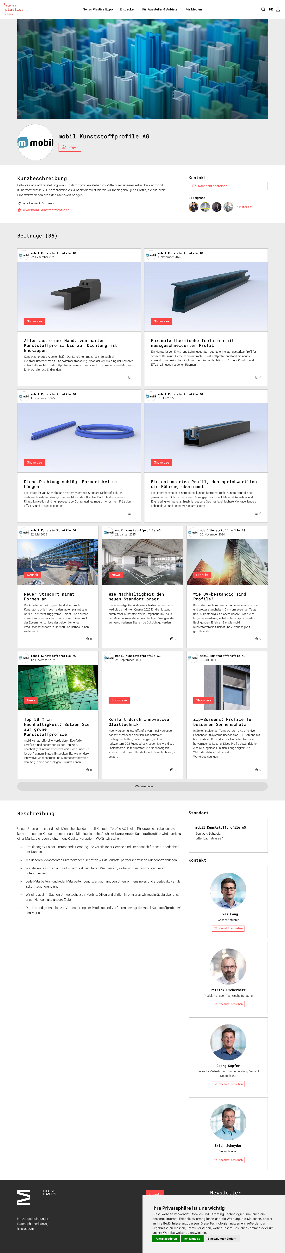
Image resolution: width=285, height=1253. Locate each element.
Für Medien (194, 9)
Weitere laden (145, 786)
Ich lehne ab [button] (192, 1238)
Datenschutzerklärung (32, 1224)
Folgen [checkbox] (73, 147)
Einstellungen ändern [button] (222, 1238)
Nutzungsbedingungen (33, 1219)
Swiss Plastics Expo (98, 9)
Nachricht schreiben (212, 186)
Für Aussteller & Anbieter (160, 9)
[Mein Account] (278, 9)
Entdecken (127, 9)
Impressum (25, 1229)
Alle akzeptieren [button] (166, 1238)
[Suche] (263, 9)
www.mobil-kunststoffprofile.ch (46, 210)
